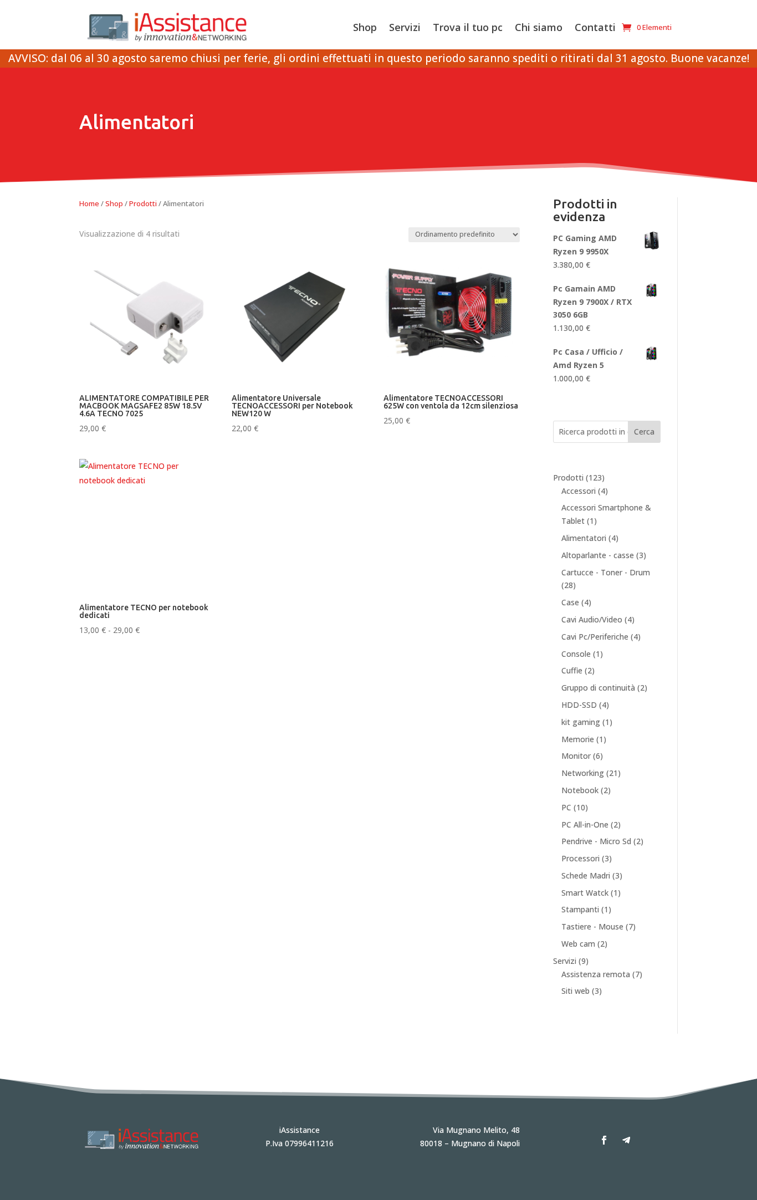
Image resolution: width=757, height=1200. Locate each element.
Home (89, 203)
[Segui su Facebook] (604, 1140)
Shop (365, 27)
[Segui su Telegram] (626, 1140)
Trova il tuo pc (468, 27)
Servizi (405, 27)
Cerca (644, 431)
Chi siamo (538, 27)
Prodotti (143, 203)
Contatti (595, 27)
